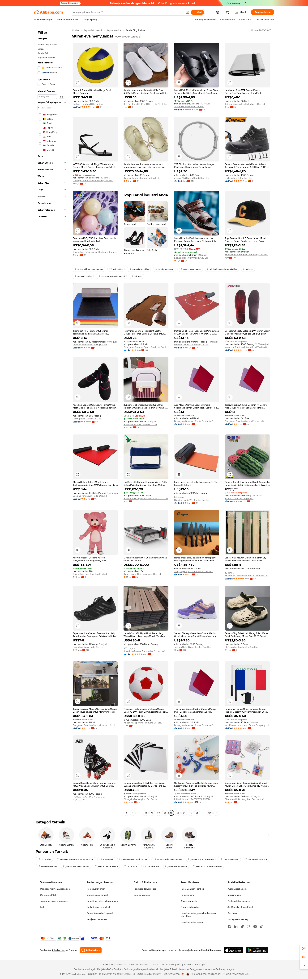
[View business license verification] (182, 974)
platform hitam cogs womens (90, 269)
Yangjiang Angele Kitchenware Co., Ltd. (193, 571)
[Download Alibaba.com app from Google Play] (257, 950)
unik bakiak (118, 269)
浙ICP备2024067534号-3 (235, 974)
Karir (42, 907)
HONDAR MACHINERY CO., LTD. (89, 796)
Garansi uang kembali (97, 895)
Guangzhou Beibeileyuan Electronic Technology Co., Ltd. (95, 252)
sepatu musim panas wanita (169, 859)
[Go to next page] (216, 813)
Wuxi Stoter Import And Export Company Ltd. (247, 725)
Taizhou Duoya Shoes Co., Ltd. (189, 106)
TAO (179, 964)
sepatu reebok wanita (108, 866)
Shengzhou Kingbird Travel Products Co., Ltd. (146, 498)
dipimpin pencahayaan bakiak (223, 269)
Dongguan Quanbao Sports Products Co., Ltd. (146, 347)
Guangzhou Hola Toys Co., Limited (90, 574)
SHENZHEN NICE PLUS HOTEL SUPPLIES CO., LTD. (146, 104)
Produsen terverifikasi (145, 889)
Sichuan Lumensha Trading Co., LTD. (141, 178)
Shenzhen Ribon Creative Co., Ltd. (140, 424)
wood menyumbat (49, 866)
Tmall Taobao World (138, 964)
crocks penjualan (165, 269)
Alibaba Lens (58, 950)
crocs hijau (46, 859)
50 (158, 813)
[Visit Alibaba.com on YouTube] (255, 926)
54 (184, 813)
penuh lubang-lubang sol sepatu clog (76, 859)
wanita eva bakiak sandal (77, 866)
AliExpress (108, 964)
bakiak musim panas (192, 269)
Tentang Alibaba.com (51, 882)
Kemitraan (232, 913)
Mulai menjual (234, 895)
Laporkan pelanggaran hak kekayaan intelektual (199, 914)
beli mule (138, 276)
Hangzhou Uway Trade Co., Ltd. (88, 647)
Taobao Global (167, 964)
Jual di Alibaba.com (237, 889)
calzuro (249, 269)
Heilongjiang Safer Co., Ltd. (238, 178)
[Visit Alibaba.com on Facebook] (229, 926)
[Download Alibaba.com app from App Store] (233, 950)
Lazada (154, 964)
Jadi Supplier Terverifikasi (240, 907)
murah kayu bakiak (140, 269)
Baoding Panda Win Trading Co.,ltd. (90, 344)
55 (190, 813)
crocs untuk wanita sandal (113, 276)
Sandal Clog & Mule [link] (135, 30)
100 (210, 813)
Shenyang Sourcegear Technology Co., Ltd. (246, 254)
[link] (304, 948)
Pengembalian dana (190, 907)
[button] (188, 12)
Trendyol (188, 964)
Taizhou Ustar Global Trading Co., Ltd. (192, 647)
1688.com (121, 964)
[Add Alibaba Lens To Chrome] (91, 950)
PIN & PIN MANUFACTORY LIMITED (192, 799)
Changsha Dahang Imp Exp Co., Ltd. (141, 799)
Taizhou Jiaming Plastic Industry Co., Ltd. (245, 104)
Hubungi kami (187, 895)
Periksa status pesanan (238, 901)
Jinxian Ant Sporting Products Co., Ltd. (143, 722)
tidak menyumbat (231, 859)
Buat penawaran (142, 895)
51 (165, 813)
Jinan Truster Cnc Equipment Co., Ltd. (142, 574)
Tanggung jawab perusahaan (54, 901)
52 (171, 813)
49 (152, 813)
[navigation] (52, 422)
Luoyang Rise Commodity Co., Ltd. (191, 257)
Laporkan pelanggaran (192, 922)
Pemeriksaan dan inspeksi (100, 913)
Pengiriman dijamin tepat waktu (102, 901)
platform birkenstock (257, 859)
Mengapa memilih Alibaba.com (55, 889)
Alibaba (75, 30)
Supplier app (159, 950)
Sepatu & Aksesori (93, 30)
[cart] (228, 12)
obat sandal (108, 859)
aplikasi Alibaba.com (210, 950)
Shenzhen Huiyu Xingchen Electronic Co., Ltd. (247, 799)
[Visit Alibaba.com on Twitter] (242, 926)
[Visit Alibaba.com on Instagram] (249, 926)
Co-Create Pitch (48, 895)
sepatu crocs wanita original (209, 866)
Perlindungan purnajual (98, 907)
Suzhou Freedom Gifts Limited (88, 104)
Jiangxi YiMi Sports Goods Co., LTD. (191, 178)
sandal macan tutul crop (202, 859)
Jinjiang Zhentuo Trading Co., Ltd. (241, 647)
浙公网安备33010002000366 (206, 974)
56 (197, 813)
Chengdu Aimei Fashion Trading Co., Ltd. (93, 180)
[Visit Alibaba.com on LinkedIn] (236, 926)
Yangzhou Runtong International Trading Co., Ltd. (247, 347)
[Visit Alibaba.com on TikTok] (261, 926)
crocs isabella (153, 866)
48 (146, 813)
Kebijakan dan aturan (97, 919)
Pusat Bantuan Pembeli (192, 889)
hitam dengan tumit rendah (135, 859)
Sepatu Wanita (114, 30)
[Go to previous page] (126, 813)
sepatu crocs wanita (177, 866)
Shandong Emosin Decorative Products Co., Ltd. (247, 575)
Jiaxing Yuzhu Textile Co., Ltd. (87, 418)
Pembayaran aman (96, 889)
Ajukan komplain (189, 901)
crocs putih (132, 866)
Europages (200, 964)
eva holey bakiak (84, 276)
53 (178, 813)
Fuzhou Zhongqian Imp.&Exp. (239, 498)
